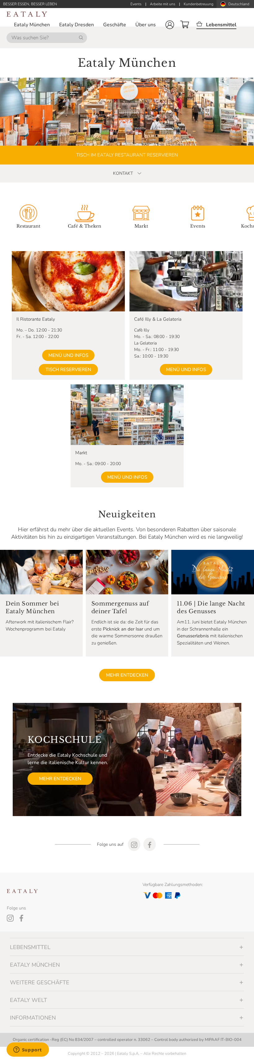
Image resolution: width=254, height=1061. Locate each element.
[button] (169, 24)
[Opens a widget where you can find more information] (27, 1050)
